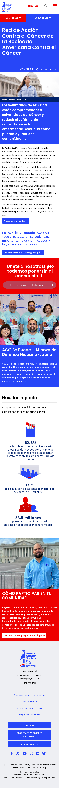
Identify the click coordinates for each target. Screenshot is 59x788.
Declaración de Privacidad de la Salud (29, 775)
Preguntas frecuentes (29, 714)
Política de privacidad (29, 772)
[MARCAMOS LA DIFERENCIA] (29, 84)
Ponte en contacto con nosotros (30, 695)
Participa (29, 725)
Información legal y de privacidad (41, 778)
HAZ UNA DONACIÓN (29, 744)
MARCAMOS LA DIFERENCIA (14, 99)
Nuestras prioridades (14, 220)
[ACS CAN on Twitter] (17, 753)
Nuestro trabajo (29, 701)
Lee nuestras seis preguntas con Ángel (23, 635)
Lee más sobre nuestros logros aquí (22, 252)
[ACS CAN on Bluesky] (44, 753)
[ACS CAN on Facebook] (12, 753)
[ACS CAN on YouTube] (25, 753)
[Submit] (52, 285)
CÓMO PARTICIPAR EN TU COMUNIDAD (27, 596)
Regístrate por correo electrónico (29, 734)
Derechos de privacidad (13, 778)
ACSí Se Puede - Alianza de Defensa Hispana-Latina (29, 352)
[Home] (7, 7)
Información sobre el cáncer (29, 708)
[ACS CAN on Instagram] (31, 753)
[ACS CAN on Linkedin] (37, 753)
